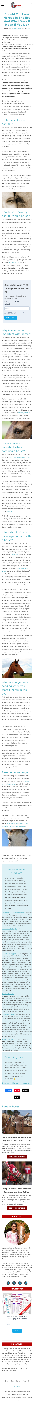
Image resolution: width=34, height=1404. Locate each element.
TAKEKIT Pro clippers (9, 954)
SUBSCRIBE (11, 317)
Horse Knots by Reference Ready (13, 913)
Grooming (5, 1083)
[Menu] (3, 5)
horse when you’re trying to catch (19, 457)
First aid (15, 1083)
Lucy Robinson (16, 28)
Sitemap (17, 1386)
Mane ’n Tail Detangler (9, 929)
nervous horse (14, 262)
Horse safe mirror (8, 1014)
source (9, 511)
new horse (15, 554)
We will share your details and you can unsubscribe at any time (15, 312)
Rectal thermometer (8, 1039)
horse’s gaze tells (24, 413)
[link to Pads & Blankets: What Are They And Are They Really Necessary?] (17, 1122)
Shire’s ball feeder (8, 994)
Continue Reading (17, 1157)
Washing (26, 1083)
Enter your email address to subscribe (13, 303)
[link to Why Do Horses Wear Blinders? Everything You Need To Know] (17, 1173)
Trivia (28, 28)
